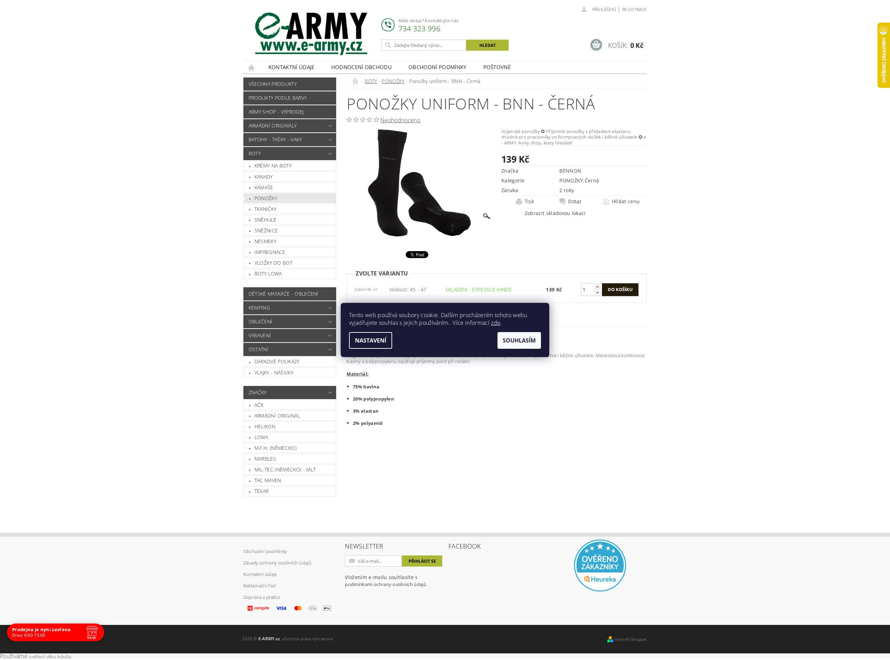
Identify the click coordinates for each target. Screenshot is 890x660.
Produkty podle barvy (278, 97)
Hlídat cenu (626, 201)
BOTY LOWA (268, 273)
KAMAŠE (263, 187)
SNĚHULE (265, 219)
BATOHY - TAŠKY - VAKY (275, 139)
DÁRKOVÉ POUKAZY (277, 361)
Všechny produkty (273, 84)
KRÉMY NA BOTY (273, 165)
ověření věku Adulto (50, 656)
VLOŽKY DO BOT (273, 262)
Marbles (265, 458)
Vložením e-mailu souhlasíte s (385, 580)
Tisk (529, 201)
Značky (258, 392)
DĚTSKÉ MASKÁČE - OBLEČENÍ (283, 293)
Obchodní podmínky (437, 67)
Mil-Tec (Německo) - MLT (285, 469)
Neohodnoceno (400, 120)
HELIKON (264, 426)
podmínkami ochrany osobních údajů (385, 584)
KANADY (263, 176)
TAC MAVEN (267, 480)
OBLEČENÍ (261, 321)
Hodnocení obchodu (361, 67)
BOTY (255, 153)
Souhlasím (519, 340)
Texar (261, 491)
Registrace (634, 10)
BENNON (570, 170)
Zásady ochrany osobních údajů (277, 563)
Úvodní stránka (251, 67)
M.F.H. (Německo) (275, 448)
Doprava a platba (261, 597)
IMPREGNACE (269, 252)
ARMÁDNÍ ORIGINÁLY (273, 125)
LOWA (261, 437)
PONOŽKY (265, 198)
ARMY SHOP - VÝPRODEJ (276, 111)
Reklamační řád (259, 586)
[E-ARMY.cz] (311, 33)
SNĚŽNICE (266, 230)
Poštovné (497, 67)
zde (495, 323)
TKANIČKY (265, 209)
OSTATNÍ (258, 349)
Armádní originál (277, 415)
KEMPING (259, 307)
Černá (592, 180)
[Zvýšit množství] (597, 286)
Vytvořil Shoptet (631, 639)
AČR (259, 405)
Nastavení (370, 340)
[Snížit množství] (597, 292)
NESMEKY (265, 241)
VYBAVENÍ (260, 335)
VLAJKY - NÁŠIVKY (273, 372)
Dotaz (575, 201)
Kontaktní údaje (291, 67)
